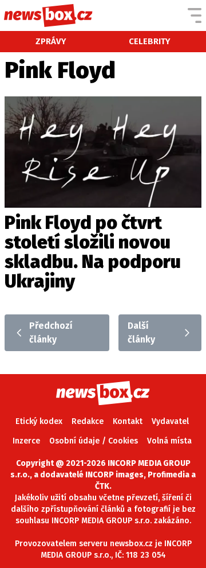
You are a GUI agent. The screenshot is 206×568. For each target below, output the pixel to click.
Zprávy (50, 41)
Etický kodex (38, 421)
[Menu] (194, 15)
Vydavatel (170, 421)
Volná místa (169, 441)
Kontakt (127, 421)
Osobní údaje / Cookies (93, 441)
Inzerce (26, 441)
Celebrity (150, 41)
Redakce (88, 421)
